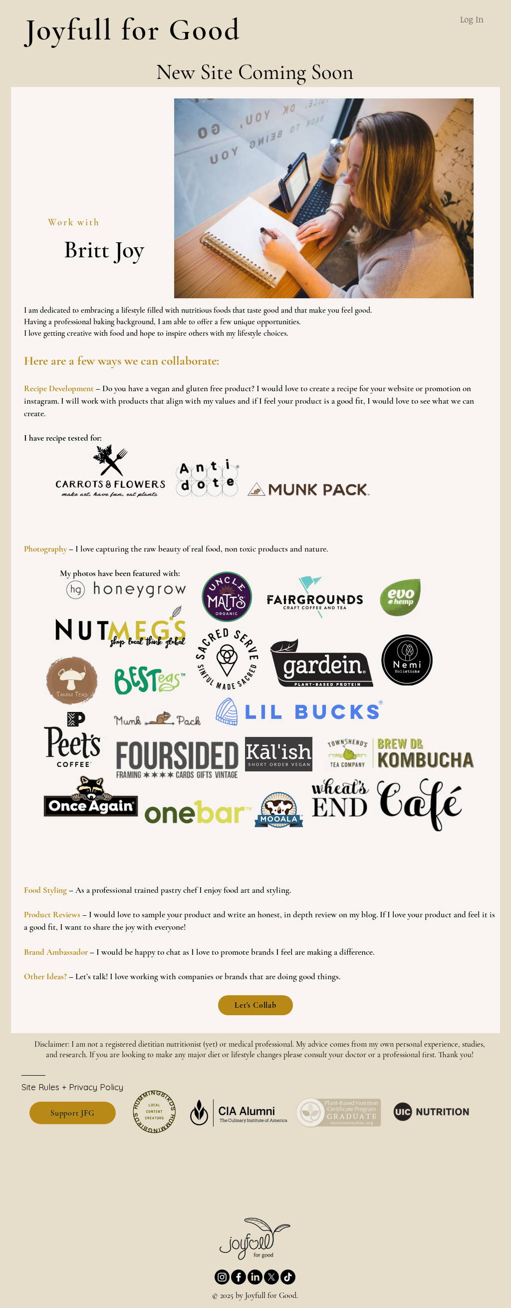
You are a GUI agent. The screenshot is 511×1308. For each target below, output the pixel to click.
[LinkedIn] (255, 1277)
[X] (271, 1277)
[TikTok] (287, 1277)
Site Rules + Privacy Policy (72, 1087)
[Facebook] (238, 1277)
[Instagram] (222, 1277)
